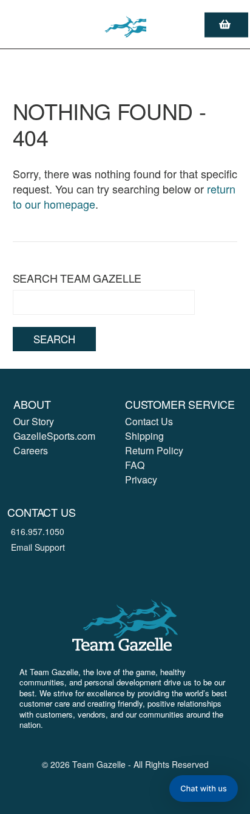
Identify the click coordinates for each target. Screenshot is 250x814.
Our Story (33, 421)
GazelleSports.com (54, 436)
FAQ (134, 465)
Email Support (38, 547)
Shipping (144, 436)
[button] (203, 788)
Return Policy (154, 450)
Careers (30, 450)
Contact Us (149, 421)
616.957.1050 (37, 531)
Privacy (141, 479)
